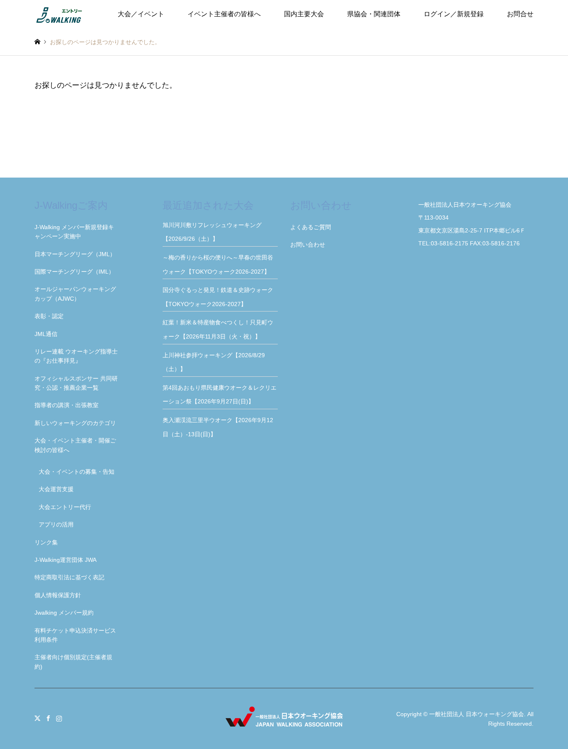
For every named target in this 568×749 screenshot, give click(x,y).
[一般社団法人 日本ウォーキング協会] (60, 14)
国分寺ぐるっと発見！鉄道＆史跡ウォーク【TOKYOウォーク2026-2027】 (218, 297)
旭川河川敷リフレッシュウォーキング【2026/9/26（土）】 (212, 232)
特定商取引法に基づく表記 (69, 577)
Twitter (37, 718)
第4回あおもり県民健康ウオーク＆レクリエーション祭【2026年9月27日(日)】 (220, 394)
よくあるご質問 (310, 227)
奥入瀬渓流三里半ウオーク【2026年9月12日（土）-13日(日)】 (218, 427)
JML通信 (46, 334)
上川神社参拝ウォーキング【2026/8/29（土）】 (214, 362)
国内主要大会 (304, 13)
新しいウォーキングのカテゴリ (75, 423)
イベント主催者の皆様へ (224, 13)
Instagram (59, 718)
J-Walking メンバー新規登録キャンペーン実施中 (74, 232)
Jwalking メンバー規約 (64, 612)
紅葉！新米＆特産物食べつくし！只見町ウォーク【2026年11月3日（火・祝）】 (218, 329)
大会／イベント (141, 13)
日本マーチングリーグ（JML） (75, 254)
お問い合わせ (307, 244)
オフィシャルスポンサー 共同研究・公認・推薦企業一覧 (76, 383)
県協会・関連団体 (373, 13)
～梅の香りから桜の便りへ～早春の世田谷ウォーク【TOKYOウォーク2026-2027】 (219, 264)
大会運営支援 (56, 489)
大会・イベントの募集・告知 (76, 471)
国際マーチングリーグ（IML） (74, 271)
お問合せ (520, 13)
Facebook (48, 718)
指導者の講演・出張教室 (67, 405)
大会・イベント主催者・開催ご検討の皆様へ (75, 445)
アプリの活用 (56, 524)
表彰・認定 (49, 316)
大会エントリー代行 (65, 507)
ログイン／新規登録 (454, 13)
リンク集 (46, 542)
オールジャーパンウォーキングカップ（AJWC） (75, 294)
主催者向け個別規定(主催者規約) (73, 662)
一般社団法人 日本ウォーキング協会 (476, 714)
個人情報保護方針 (58, 595)
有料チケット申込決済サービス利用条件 (75, 635)
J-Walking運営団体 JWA (65, 559)
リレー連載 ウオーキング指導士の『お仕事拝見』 (76, 356)
